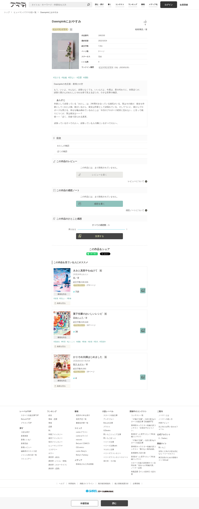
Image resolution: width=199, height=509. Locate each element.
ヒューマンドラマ (55, 446)
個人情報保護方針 (122, 484)
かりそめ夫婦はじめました (88, 357)
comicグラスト (82, 432)
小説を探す (25, 432)
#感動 (85, 77)
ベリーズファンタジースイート (115, 457)
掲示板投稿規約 (104, 484)
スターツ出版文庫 (110, 415)
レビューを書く (99, 175)
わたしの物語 (63, 146)
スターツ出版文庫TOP (30, 415)
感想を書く (99, 204)
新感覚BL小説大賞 (138, 453)
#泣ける (56, 77)
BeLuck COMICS (82, 443)
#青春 (69, 298)
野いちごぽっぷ (109, 438)
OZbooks (107, 430)
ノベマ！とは (164, 415)
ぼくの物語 (62, 151)
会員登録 (184, 5)
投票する (99, 236)
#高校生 (57, 342)
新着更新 (24, 436)
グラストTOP (26, 423)
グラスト (106, 427)
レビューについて (136, 181)
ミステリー (52, 449)
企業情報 (136, 484)
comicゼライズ (82, 436)
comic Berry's (81, 451)
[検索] (89, 4)
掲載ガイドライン (87, 484)
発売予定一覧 (81, 419)
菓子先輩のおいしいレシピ (88, 313)
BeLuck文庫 (108, 423)
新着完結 (24, 443)
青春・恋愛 (52, 419)
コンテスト (119, 4)
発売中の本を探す (83, 415)
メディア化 (153, 4)
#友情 (56, 298)
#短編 (64, 77)
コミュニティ (26, 459)
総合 (50, 415)
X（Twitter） (163, 438)
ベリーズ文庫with (110, 446)
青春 (50, 423)
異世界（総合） (54, 457)
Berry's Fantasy (82, 455)
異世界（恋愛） (54, 469)
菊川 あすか (78, 364)
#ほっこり (71, 342)
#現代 (96, 342)
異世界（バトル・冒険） (58, 461)
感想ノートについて (135, 210)
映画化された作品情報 (85, 464)
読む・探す (99, 4)
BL (49, 430)
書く (109, 4)
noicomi (79, 440)
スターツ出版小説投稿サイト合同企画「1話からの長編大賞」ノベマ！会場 (143, 465)
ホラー (51, 453)
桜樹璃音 (139, 29)
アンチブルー (108, 419)
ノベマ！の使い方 (166, 419)
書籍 (143, 4)
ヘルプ (61, 484)
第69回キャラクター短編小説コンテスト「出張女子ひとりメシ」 (143, 427)
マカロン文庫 (108, 449)
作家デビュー (164, 423)
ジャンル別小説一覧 (29, 455)
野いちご (162, 447)
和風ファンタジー (55, 434)
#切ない (71, 77)
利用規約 (72, 484)
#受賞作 (103, 342)
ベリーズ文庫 (108, 442)
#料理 (63, 342)
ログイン (169, 5)
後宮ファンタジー (55, 438)
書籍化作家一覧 (82, 423)
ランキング (132, 4)
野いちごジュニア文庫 (112, 434)
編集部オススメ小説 (29, 451)
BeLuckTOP (26, 419)
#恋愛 (79, 77)
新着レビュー (26, 447)
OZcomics (80, 447)
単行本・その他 (109, 461)
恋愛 (50, 427)
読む (114, 503)
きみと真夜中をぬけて (85, 270)
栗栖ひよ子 (78, 318)
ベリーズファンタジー (112, 453)
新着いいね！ (26, 440)
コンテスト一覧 (137, 415)
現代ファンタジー (55, 442)
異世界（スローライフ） (58, 465)
